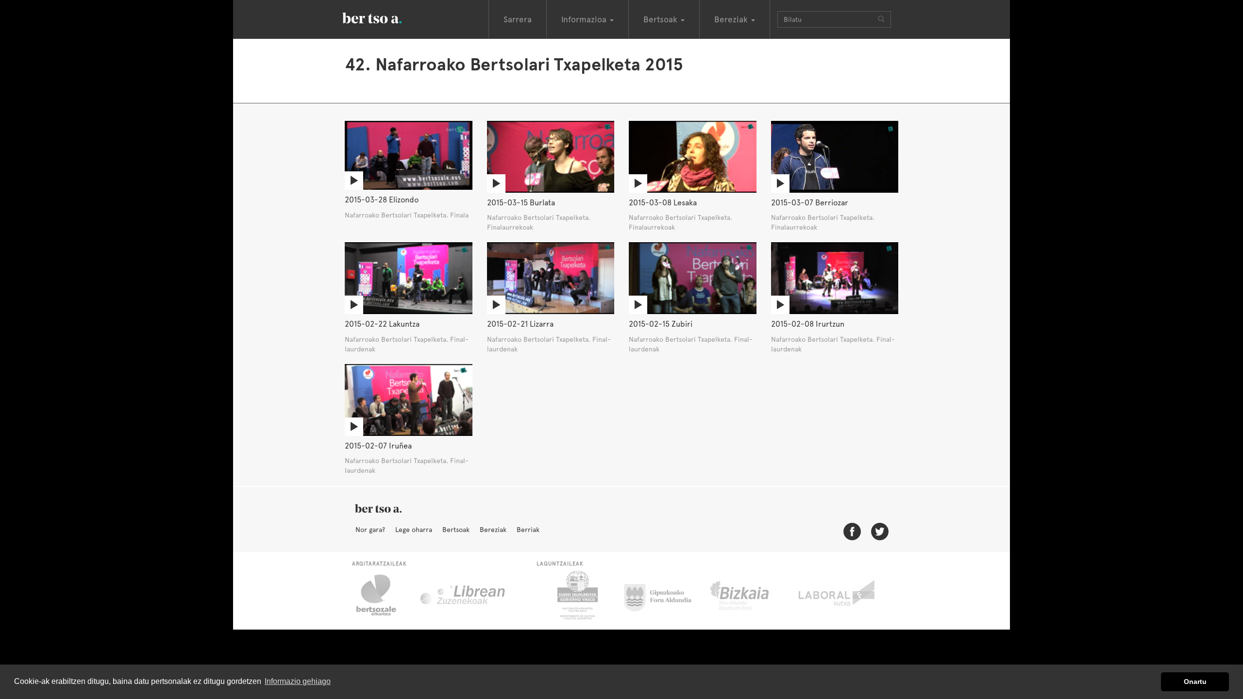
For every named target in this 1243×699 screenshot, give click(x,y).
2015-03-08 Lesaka (663, 202)
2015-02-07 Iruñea (378, 445)
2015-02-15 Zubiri (660, 324)
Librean (463, 595)
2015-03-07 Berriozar (809, 202)
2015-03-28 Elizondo (382, 199)
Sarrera (518, 19)
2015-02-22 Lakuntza (382, 324)
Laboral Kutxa (837, 595)
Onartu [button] (1195, 681)
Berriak (528, 529)
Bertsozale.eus (382, 595)
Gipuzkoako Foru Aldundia (663, 595)
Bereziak (493, 529)
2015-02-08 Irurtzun (807, 324)
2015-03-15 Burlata (521, 202)
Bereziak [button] (732, 19)
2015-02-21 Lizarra (520, 324)
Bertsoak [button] (661, 19)
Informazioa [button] (585, 19)
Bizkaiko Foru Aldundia (750, 595)
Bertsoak (456, 529)
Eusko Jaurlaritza (577, 595)
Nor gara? (370, 529)
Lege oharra (413, 529)
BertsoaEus (386, 17)
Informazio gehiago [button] (298, 681)
